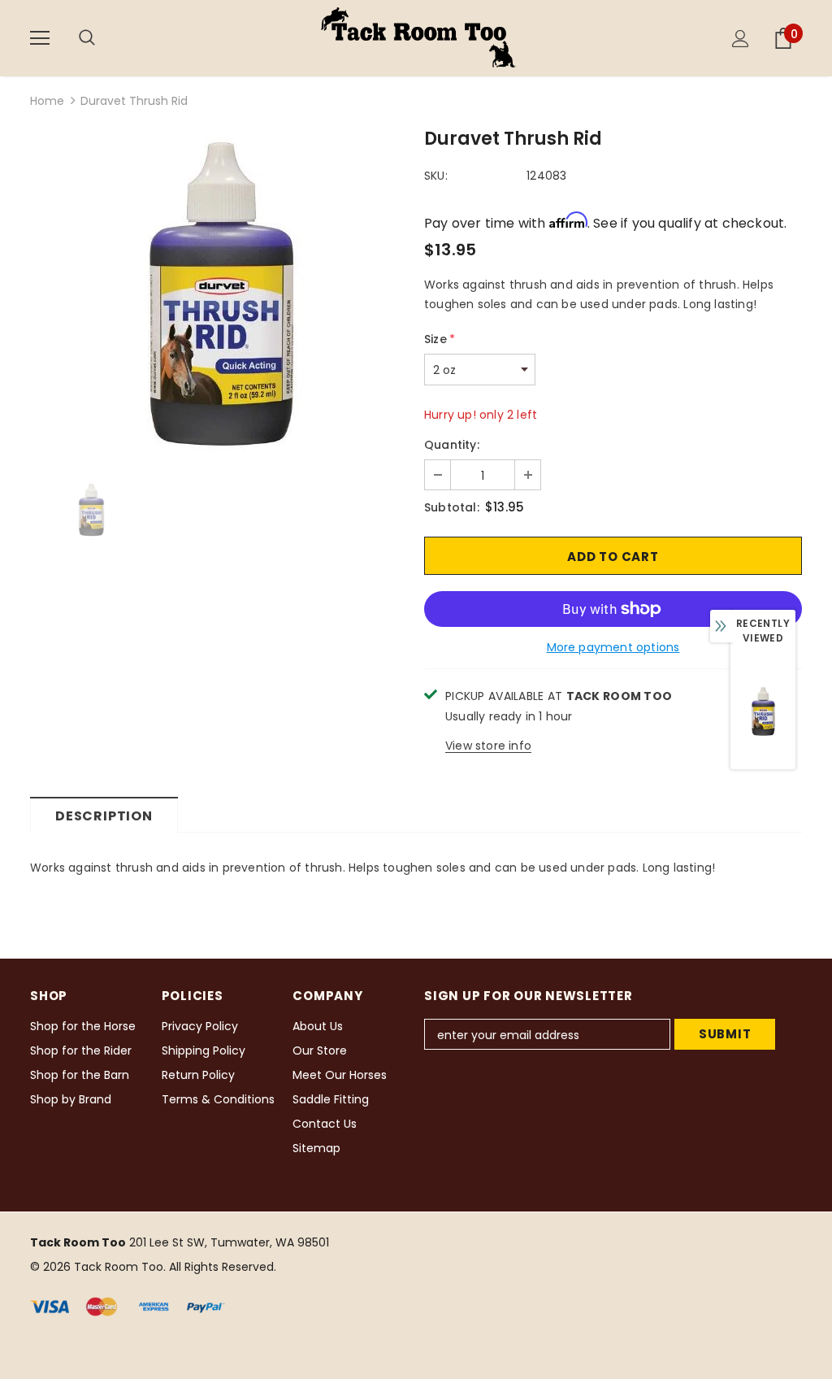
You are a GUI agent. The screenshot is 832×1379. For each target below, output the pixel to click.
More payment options (613, 647)
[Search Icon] (103, 38)
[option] (219, 294)
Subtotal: (451, 507)
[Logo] (418, 37)
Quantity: (451, 445)
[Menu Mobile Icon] (40, 38)
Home (47, 101)
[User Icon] (740, 38)
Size (439, 339)
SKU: (436, 175)
